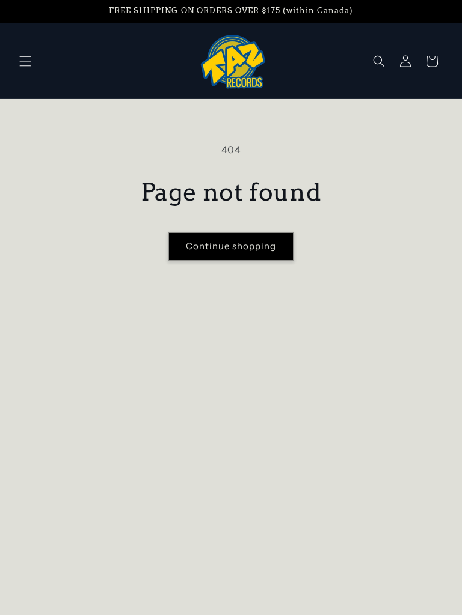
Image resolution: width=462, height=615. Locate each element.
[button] (25, 61)
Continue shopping (231, 246)
